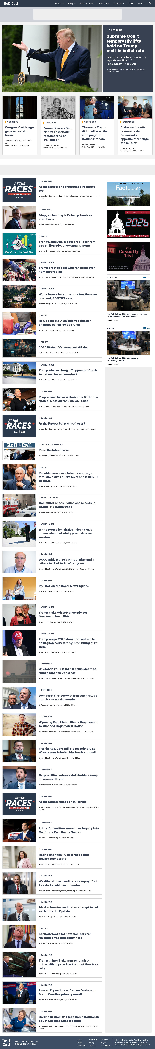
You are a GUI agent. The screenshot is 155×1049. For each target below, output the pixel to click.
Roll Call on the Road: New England (64, 586)
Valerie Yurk (45, 838)
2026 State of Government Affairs (63, 347)
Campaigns (90, 122)
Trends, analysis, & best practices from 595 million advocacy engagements (67, 243)
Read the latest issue (54, 450)
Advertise (104, 1040)
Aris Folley (45, 224)
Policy (44, 315)
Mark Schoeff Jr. (47, 784)
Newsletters (82, 1046)
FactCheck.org (46, 486)
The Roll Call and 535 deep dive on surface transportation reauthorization (127, 315)
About (79, 1040)
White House (115, 30)
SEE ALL (146, 277)
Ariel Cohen (45, 943)
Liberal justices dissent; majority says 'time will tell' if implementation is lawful (126, 60)
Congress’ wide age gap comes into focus (19, 131)
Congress (12, 122)
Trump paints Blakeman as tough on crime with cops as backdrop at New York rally (68, 964)
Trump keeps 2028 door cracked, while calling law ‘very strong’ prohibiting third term (68, 643)
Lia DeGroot (45, 330)
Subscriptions (105, 1046)
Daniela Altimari (129, 148)
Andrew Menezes (52, 145)
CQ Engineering (115, 69)
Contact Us (93, 1040)
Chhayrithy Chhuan (48, 251)
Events (80, 1043)
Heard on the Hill (50, 497)
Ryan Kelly (63, 891)
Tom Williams (46, 591)
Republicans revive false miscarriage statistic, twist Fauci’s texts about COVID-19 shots (69, 477)
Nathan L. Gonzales (48, 864)
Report (45, 236)
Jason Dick (45, 512)
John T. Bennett (90, 144)
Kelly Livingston (47, 304)
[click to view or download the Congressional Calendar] (128, 224)
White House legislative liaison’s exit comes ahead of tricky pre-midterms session (65, 533)
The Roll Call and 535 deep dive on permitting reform (123, 359)
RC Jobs (103, 1043)
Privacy (91, 1043)
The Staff (92, 1046)
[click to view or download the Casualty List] (128, 256)
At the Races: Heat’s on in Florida (63, 801)
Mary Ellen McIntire (73, 196)
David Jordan (65, 678)
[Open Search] (150, 3)
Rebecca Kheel (46, 705)
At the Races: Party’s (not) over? (62, 423)
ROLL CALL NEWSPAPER (52, 445)
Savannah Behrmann (15, 140)
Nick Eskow (58, 196)
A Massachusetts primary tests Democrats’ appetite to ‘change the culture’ (134, 135)
